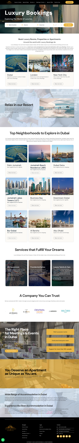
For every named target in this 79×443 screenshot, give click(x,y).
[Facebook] (58, 436)
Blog (40, 435)
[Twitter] (64, 436)
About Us (41, 427)
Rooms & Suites (18, 2)
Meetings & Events (40, 2)
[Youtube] (67, 436)
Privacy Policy (42, 431)
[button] (5, 311)
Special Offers (50, 2)
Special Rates (26, 2)
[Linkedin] (69, 436)
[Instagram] (61, 436)
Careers (41, 433)
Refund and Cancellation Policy (45, 429)
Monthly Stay (57, 2)
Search (69, 25)
